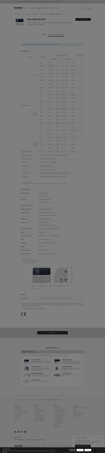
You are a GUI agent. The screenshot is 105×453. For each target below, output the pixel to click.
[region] (52, 450)
